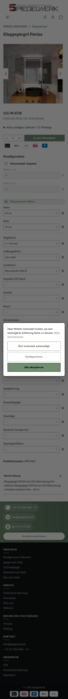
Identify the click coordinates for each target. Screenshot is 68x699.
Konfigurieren (34, 356)
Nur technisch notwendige (34, 346)
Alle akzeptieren (34, 367)
